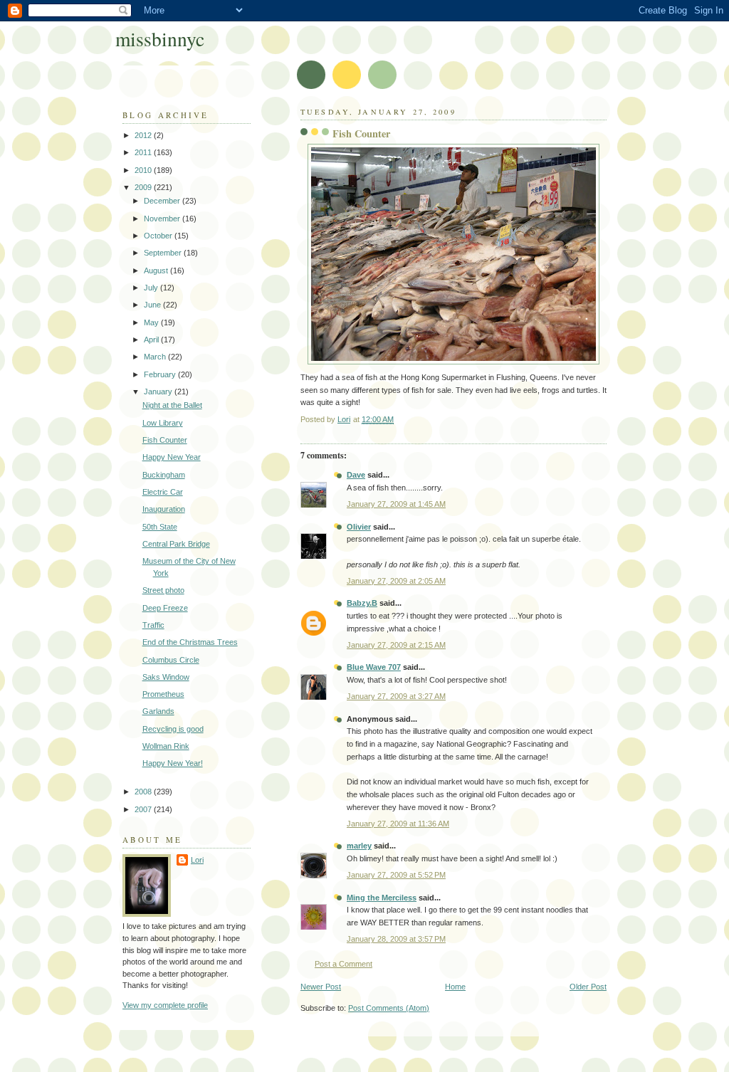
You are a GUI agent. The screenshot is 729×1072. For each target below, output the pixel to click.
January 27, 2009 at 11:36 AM (398, 823)
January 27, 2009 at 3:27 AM (396, 696)
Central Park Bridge (176, 544)
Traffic (153, 625)
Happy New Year (171, 457)
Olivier (359, 526)
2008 (144, 791)
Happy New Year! (172, 763)
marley (359, 845)
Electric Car (162, 492)
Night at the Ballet (172, 405)
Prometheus (163, 694)
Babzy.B (362, 603)
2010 (144, 170)
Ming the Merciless (381, 897)
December (163, 200)
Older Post (588, 986)
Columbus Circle (170, 660)
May (152, 322)
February (161, 374)
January (159, 391)
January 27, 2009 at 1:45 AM (396, 504)
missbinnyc (159, 39)
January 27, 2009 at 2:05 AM (396, 581)
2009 (144, 187)
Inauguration (163, 509)
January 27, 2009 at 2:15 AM (396, 645)
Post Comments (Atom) (388, 1008)
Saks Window (165, 677)
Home (455, 986)
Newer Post (320, 986)
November (163, 218)
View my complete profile (165, 1005)
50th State (159, 526)
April (152, 339)
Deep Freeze (165, 608)
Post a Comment (343, 964)
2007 (144, 809)
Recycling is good (173, 729)
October (159, 235)
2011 (144, 152)
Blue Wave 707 (374, 667)
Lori (197, 860)
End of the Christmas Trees (190, 642)
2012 (144, 135)
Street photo (163, 590)
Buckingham (163, 475)
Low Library (162, 423)
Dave (356, 475)
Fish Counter (164, 440)
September (164, 252)
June (153, 304)
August (157, 270)
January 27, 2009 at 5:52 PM (396, 875)
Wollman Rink (165, 746)
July (152, 287)
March (156, 356)
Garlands (158, 711)
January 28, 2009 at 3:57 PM (396, 939)
